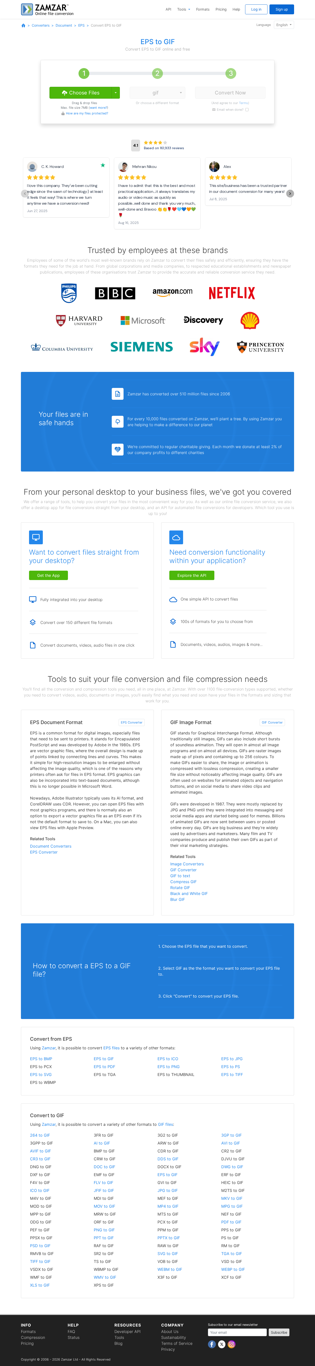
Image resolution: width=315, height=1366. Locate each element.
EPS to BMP (41, 1058)
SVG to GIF (168, 1253)
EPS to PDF (104, 1066)
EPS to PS (230, 1066)
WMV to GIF (105, 1277)
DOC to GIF (104, 1166)
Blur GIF (177, 899)
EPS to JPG (232, 1058)
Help (236, 9)
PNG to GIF (104, 1229)
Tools (182, 9)
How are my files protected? (87, 113)
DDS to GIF (168, 1158)
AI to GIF (102, 1143)
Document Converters (50, 846)
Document (64, 25)
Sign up (282, 9)
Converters (40, 25)
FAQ (71, 1331)
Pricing (221, 9)
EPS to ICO (168, 1058)
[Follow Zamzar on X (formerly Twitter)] (222, 1344)
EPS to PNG (169, 1066)
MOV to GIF (104, 1206)
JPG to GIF (168, 1190)
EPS (81, 25)
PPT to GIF (104, 1237)
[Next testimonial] (290, 194)
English (282, 25)
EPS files (111, 1047)
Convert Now (230, 93)
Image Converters (187, 863)
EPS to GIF (104, 1058)
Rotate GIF (180, 887)
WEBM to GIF (170, 1269)
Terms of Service (176, 1343)
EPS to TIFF (232, 1074)
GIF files (165, 1124)
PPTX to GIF (169, 1237)
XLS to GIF (40, 1285)
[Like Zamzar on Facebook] (212, 1344)
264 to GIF (40, 1135)
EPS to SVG (41, 1074)
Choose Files (83, 93)
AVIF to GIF (40, 1150)
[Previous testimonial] (25, 194)
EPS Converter (131, 722)
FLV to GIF (103, 1182)
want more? (98, 107)
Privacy (168, 1349)
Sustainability (173, 1337)
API (168, 9)
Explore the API (191, 575)
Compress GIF (183, 881)
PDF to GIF (231, 1222)
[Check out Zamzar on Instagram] (232, 1344)
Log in (256, 9)
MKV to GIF (231, 1198)
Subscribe (279, 1332)
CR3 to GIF (40, 1158)
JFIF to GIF (104, 1190)
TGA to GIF (231, 1253)
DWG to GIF (232, 1166)
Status (73, 1337)
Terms (243, 103)
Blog (118, 1343)
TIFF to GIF (40, 1261)
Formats (203, 9)
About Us (169, 1331)
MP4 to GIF (168, 1206)
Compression (33, 1337)
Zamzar (49, 1047)
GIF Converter (272, 722)
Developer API (127, 1331)
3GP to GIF (231, 1135)
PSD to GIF (40, 1245)
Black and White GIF (189, 893)
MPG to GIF (232, 1206)
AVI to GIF (230, 1143)
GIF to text (180, 875)
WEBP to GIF (233, 1269)
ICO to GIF (39, 1190)
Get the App (48, 575)
